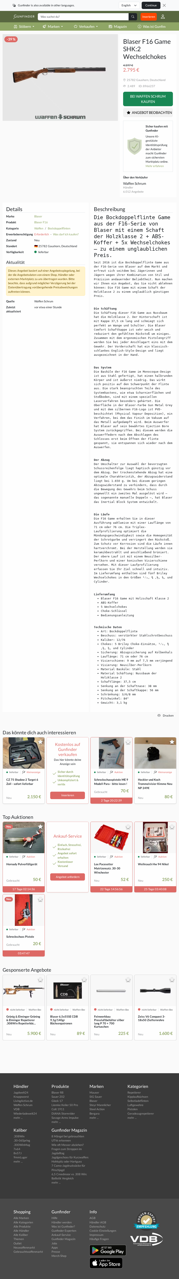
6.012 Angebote (133, 191)
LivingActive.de (23, 1101)
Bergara (95, 1113)
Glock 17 (57, 1101)
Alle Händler (21, 1230)
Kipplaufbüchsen (137, 1096)
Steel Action (97, 1109)
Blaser (38, 216)
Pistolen (132, 1109)
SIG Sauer (96, 1096)
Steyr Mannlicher (100, 1105)
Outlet (18, 1243)
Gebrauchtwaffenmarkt (28, 1251)
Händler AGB (98, 1222)
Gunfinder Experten (64, 1230)
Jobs (54, 1243)
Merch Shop (59, 1256)
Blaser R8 (58, 1092)
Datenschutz (97, 1226)
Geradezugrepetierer (140, 1113)
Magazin (120, 26)
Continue (151, 5)
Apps (55, 1247)
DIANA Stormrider (63, 1113)
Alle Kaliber (21, 1235)
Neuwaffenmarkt (24, 1247)
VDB (16, 1109)
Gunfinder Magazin (63, 1239)
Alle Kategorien (23, 1222)
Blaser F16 (41, 222)
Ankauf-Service (61, 1235)
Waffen (38, 228)
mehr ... (18, 1117)
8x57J (18, 1153)
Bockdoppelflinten (59, 228)
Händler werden (62, 1222)
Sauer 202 (58, 1096)
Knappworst (21, 1096)
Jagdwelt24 (21, 1092)
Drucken (168, 715)
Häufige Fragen (99, 1239)
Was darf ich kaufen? (66, 234)
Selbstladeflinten (137, 1101)
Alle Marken (21, 1218)
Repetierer (134, 1092)
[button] (161, 17)
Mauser (94, 1092)
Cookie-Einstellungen (103, 1230)
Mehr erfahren (155, 166)
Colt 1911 (58, 1109)
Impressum (96, 1235)
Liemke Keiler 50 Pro (65, 1105)
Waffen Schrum (134, 183)
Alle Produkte (22, 1226)
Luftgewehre (135, 1105)
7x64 (17, 1149)
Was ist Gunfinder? (157, 26)
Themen (19, 1239)
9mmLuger (20, 1157)
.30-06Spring (22, 1140)
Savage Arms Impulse (65, 1117)
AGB (92, 1218)
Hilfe (54, 1218)
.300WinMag (22, 1145)
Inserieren (148, 16)
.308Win (19, 1136)
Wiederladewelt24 (25, 1113)
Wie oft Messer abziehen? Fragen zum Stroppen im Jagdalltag (68, 1149)
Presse (56, 1251)
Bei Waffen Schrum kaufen (148, 99)
